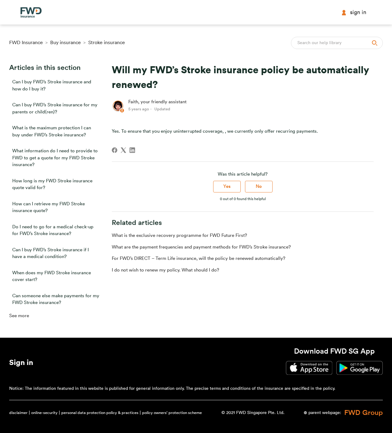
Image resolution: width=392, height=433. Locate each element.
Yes (227, 186)
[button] (21, 364)
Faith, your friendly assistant (157, 102)
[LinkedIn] (132, 150)
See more (19, 315)
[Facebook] (114, 150)
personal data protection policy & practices (99, 413)
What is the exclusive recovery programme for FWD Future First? (179, 235)
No (259, 186)
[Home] (31, 12)
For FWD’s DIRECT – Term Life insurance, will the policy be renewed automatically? (198, 258)
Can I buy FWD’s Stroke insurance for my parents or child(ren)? (54, 108)
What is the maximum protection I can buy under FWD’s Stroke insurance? (51, 131)
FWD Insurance (26, 42)
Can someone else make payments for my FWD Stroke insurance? (55, 299)
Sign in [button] (358, 12)
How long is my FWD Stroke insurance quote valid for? (52, 184)
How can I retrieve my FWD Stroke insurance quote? (48, 207)
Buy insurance (65, 42)
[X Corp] (123, 150)
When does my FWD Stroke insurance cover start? (51, 276)
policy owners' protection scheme (172, 413)
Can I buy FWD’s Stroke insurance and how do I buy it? (51, 85)
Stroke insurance (106, 42)
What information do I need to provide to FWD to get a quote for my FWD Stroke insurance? (55, 158)
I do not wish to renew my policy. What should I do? (165, 270)
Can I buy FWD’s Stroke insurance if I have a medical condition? (50, 253)
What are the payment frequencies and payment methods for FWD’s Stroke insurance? (201, 247)
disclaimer (18, 413)
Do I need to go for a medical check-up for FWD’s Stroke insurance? (52, 230)
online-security (44, 413)
